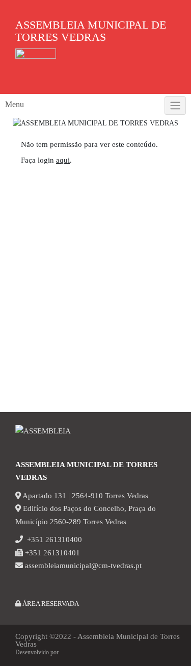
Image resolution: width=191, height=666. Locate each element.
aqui (63, 160)
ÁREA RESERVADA (50, 603)
